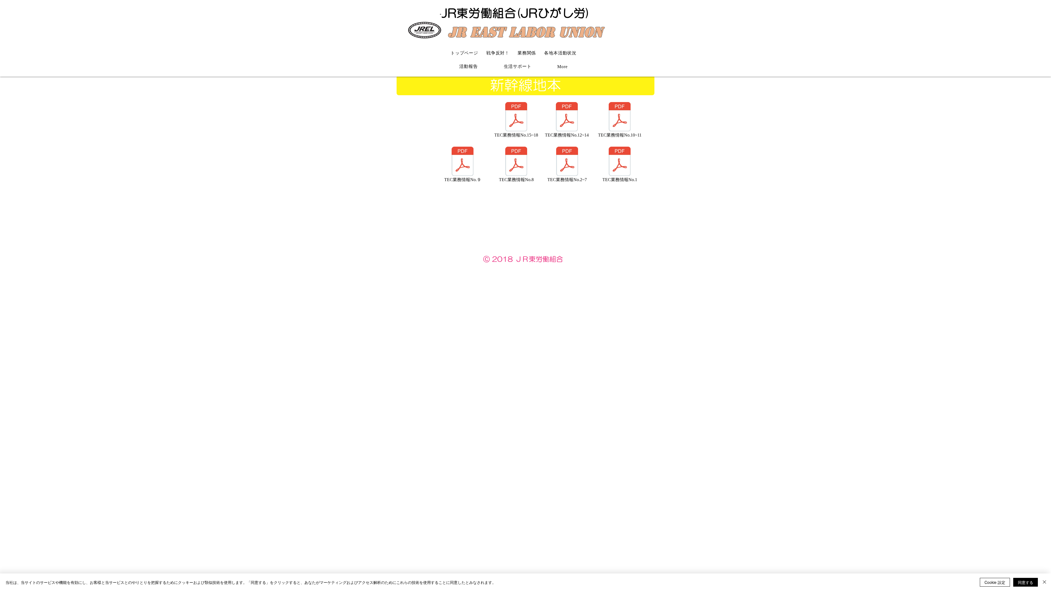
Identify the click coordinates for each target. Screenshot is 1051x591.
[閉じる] (1044, 582)
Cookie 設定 (994, 582)
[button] (562, 66)
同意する (1025, 582)
